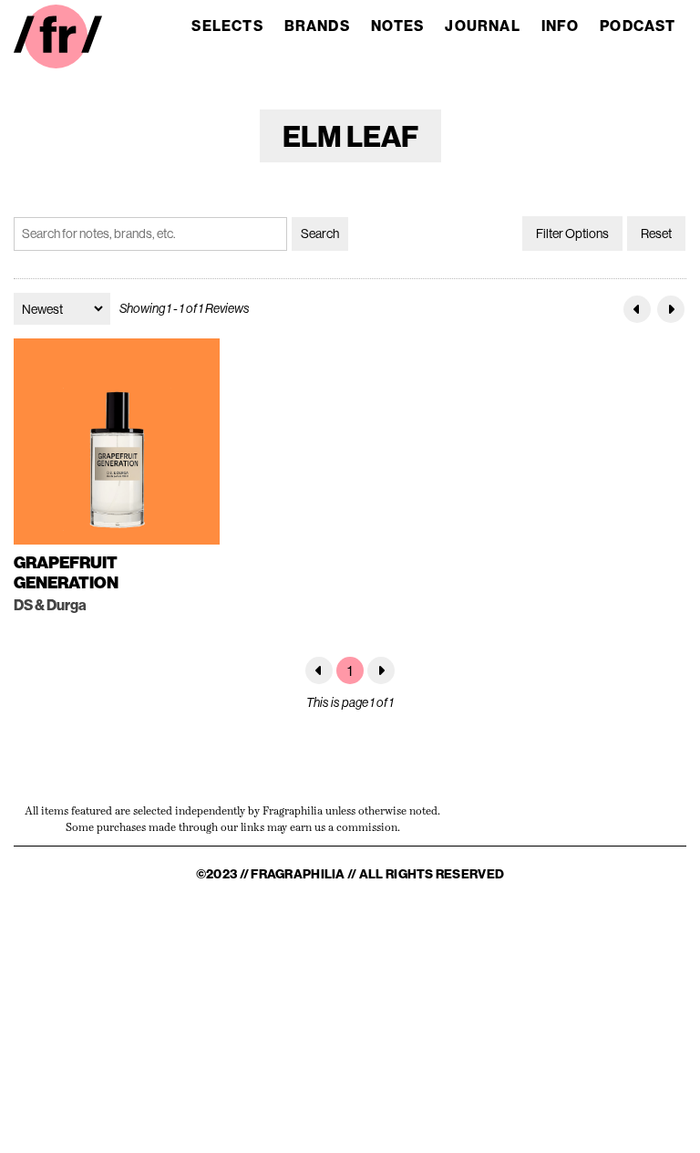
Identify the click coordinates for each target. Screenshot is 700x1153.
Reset (656, 233)
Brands (317, 25)
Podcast (637, 25)
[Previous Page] (637, 309)
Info (560, 25)
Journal (482, 25)
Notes (398, 25)
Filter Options (572, 233)
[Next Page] (671, 309)
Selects (226, 25)
